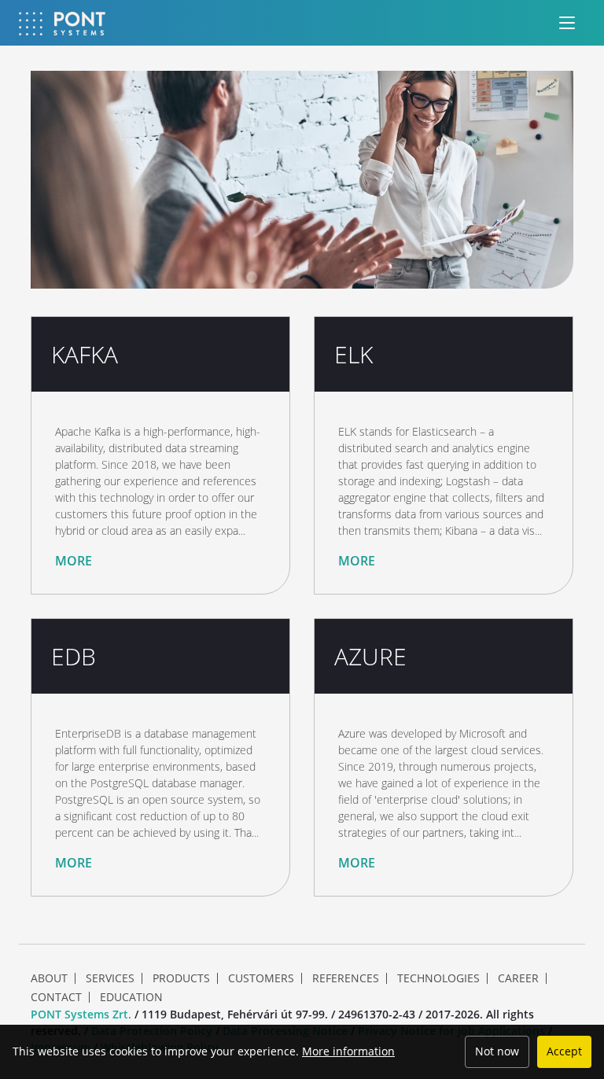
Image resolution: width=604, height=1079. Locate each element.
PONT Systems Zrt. (81, 1014)
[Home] (62, 22)
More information (348, 1051)
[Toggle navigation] (567, 23)
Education (131, 997)
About (49, 978)
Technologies (438, 978)
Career (518, 978)
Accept (564, 1051)
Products (181, 978)
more (73, 560)
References (345, 978)
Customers (261, 978)
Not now (497, 1051)
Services (110, 978)
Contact (56, 997)
